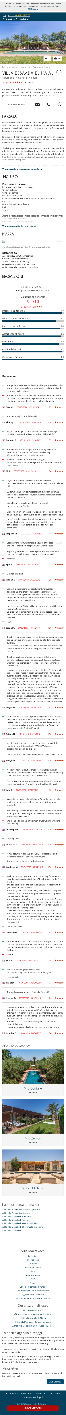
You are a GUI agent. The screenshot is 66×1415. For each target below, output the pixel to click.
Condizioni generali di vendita (33, 1286)
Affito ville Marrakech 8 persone (16, 1216)
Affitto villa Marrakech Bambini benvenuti (33, 1322)
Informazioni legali (33, 1397)
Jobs (33, 1271)
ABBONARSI (55, 1381)
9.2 (62, 341)
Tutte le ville (25, 67)
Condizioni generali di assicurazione (33, 1290)
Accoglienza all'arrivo (13, 333)
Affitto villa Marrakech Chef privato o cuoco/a (33, 1325)
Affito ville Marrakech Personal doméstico (21, 1223)
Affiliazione (54, 1393)
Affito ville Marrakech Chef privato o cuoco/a (22, 1227)
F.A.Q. (33, 1279)
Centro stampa (33, 1275)
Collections (33, 1256)
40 (58, 58)
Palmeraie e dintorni (41, 67)
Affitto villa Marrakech (33, 1310)
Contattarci (12, 1393)
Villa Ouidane (33, 1088)
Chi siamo (33, 1263)
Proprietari (26, 1393)
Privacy (33, 1283)
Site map (40, 1393)
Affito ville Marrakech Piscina (15, 1220)
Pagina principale (9, 67)
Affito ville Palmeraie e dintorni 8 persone (21, 1209)
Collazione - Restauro (13, 357)
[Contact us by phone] (48, 104)
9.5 (62, 333)
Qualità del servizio (12, 349)
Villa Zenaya (33, 1138)
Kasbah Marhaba (33, 1188)
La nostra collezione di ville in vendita (33, 1298)
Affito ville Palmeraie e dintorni (16, 1213)
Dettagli (58, 6)
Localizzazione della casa (15, 318)
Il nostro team (33, 1259)
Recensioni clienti (33, 1267)
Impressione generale (13, 310)
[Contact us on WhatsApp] (59, 104)
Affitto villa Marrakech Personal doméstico (33, 1314)
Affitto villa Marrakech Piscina (33, 1318)
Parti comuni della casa (14, 326)
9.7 (62, 310)
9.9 (62, 357)
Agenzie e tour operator (33, 1294)
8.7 (62, 318)
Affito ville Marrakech (11, 1230)
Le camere (7, 341)
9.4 (62, 326)
